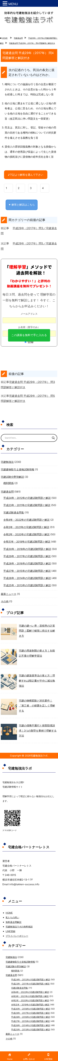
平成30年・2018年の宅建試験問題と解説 (27, 549)
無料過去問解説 (13, 922)
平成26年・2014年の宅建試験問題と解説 (27, 578)
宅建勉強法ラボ (39, 755)
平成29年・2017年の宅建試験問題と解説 (27, 556)
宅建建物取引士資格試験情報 (17, 469)
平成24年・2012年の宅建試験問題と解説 (27, 497)
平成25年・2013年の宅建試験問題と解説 (27, 585)
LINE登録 (10, 931)
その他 (5, 601)
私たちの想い (12, 917)
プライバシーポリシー (17, 936)
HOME (9, 912)
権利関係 (8, 483)
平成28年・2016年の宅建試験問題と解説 (27, 563)
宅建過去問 (7, 491)
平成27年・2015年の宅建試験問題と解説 (27, 570)
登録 (30, 342)
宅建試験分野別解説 (12, 476)
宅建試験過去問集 (13, 512)
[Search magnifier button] (53, 438)
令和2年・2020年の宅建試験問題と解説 (26, 534)
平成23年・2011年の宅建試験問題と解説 (26, 505)
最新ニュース (8, 594)
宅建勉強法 (7, 461)
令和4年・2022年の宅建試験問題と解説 (26, 519)
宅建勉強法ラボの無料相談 (19, 926)
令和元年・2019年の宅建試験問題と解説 (26, 541)
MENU (13, 4)
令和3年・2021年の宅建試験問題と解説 (26, 527)
